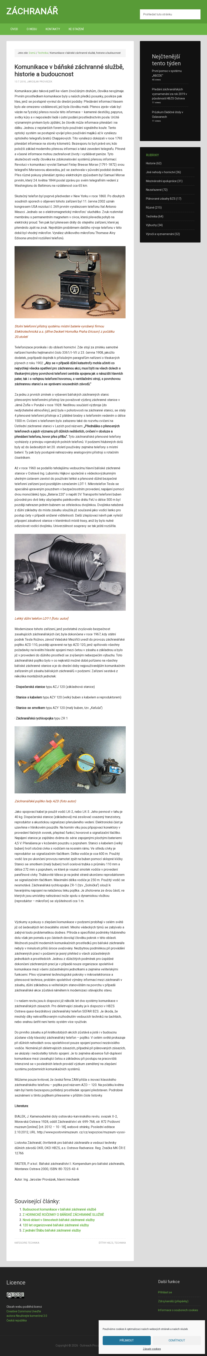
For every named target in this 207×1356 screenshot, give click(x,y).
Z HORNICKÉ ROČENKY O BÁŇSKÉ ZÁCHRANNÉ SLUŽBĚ (63, 1215)
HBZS (110, 1242)
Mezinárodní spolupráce (161, 181)
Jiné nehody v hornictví (160, 172)
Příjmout (127, 1340)
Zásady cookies (152, 1349)
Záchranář (32, 11)
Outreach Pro (88, 1345)
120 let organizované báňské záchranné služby (56, 1225)
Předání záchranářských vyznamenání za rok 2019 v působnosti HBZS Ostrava (169, 94)
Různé (150, 207)
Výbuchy (151, 225)
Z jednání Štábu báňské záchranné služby (52, 1230)
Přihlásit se (165, 1292)
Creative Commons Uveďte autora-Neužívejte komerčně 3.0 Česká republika (26, 1316)
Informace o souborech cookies (178, 1310)
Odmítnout (177, 1340)
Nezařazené (154, 189)
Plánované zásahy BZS (160, 198)
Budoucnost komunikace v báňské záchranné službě (59, 1209)
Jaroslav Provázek (39, 81)
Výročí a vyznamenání (160, 234)
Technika (33, 1242)
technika (120, 1242)
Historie (151, 163)
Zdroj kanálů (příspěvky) (173, 1301)
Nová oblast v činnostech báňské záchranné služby (59, 1220)
